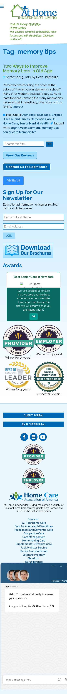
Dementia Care (41, 119)
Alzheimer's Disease (36, 115)
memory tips (50, 127)
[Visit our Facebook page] (24, 437)
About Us (33, 558)
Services (33, 519)
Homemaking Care (33, 540)
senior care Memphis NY (19, 132)
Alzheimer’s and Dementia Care (34, 529)
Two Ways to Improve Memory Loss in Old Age (27, 68)
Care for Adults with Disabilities (33, 526)
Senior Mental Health (34, 123)
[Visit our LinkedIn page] (33, 437)
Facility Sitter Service (34, 547)
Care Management (33, 537)
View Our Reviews (20, 155)
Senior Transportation (33, 551)
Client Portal (33, 415)
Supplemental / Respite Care (34, 544)
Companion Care (34, 533)
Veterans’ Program (34, 554)
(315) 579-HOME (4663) (25, 26)
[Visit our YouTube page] (43, 437)
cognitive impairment (25, 127)
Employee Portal (33, 424)
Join (9, 235)
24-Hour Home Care (34, 522)
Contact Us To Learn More (27, 167)
